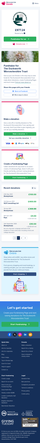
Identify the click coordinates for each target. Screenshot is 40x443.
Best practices (25, 381)
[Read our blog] (30, 336)
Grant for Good (5, 363)
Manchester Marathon (8, 406)
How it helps (5, 357)
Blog (2, 354)
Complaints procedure (28, 384)
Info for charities (6, 348)
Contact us (4, 369)
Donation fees (25, 378)
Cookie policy (25, 394)
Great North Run (6, 389)
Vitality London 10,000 (7, 392)
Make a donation (19, 134)
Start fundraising (18, 177)
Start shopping (19, 274)
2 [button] (21, 238)
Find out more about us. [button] (23, 82)
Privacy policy (25, 391)
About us (4, 345)
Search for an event (7, 381)
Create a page (5, 378)
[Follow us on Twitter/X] (15, 336)
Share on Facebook (21, 91)
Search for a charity (27, 348)
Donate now (20, 44)
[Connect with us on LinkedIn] (25, 336)
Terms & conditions (27, 387)
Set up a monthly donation (19, 138)
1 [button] (19, 238)
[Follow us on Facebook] (9, 336)
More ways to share (21, 95)
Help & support (6, 366)
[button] (24, 33)
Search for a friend (27, 351)
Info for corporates (7, 351)
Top (35, 188)
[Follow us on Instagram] (20, 336)
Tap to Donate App (7, 360)
